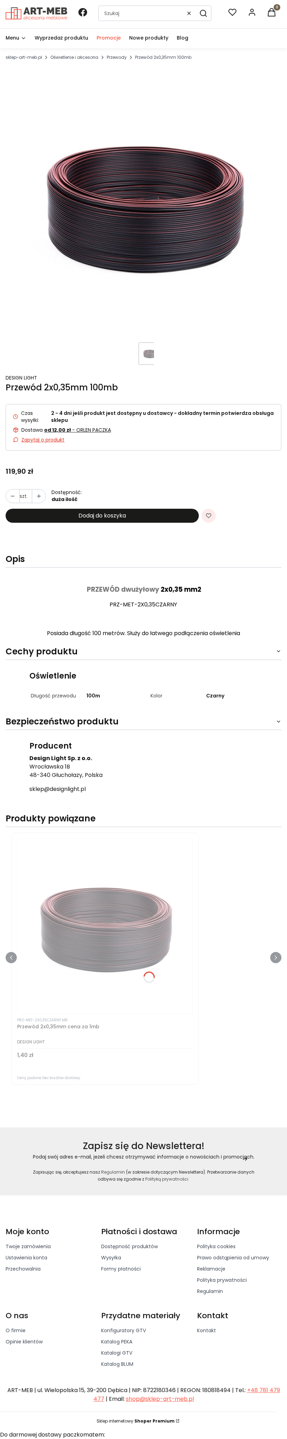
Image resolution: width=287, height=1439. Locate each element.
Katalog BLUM (117, 1364)
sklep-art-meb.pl (24, 57)
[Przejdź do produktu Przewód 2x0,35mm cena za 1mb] (105, 926)
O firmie (16, 1330)
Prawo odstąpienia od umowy (233, 1257)
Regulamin (113, 1172)
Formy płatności (121, 1268)
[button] (203, 13)
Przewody (117, 57)
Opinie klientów (24, 1341)
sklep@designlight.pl (57, 789)
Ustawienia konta (26, 1257)
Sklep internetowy (136, 1421)
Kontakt (206, 1330)
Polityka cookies (216, 1246)
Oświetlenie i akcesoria (74, 57)
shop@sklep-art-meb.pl (160, 1399)
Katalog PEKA (116, 1341)
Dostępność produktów (129, 1246)
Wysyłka (111, 1257)
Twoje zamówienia (28, 1246)
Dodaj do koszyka (102, 516)
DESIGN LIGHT (21, 377)
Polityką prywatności (166, 1179)
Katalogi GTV (116, 1352)
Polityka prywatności (222, 1280)
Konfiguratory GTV (123, 1330)
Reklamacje (211, 1268)
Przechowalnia (23, 1268)
